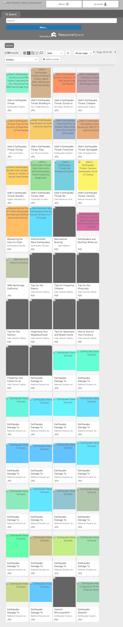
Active (9, 45)
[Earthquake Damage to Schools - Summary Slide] (41, 361)
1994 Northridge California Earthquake (15, 288)
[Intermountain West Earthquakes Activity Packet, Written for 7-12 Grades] (41, 222)
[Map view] (41, 53)
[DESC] (68, 53)
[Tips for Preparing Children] (64, 268)
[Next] (115, 52)
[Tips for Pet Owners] (17, 314)
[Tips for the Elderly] (41, 268)
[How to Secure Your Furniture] (88, 314)
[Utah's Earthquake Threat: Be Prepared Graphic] (64, 175)
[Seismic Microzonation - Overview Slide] (64, 592)
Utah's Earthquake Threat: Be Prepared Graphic (64, 195)
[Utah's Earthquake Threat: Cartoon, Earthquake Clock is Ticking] (88, 175)
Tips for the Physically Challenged (84, 288)
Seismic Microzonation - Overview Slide (62, 612)
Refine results (52, 59)
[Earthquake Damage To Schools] (64, 361)
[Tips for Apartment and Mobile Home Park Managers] (64, 314)
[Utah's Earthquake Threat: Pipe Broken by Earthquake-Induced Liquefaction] (41, 129)
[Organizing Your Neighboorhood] (41, 314)
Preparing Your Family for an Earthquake (15, 381)
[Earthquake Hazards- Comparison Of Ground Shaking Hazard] (88, 592)
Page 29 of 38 (104, 52)
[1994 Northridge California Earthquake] (17, 268)
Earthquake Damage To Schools (60, 381)
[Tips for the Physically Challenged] (88, 268)
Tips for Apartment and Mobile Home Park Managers (64, 334)
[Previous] (94, 52)
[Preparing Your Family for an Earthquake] (17, 361)
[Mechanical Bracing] (64, 222)
